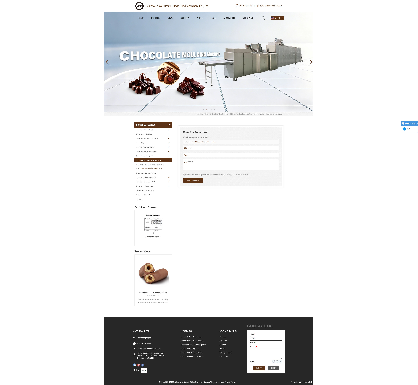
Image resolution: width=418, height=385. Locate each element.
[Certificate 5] (153, 229)
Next (171, 226)
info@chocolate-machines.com (270, 6)
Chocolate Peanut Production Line (153, 292)
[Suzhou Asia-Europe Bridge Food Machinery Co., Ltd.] (139, 6)
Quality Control (225, 353)
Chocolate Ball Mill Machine (145, 147)
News (170, 18)
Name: (252, 334)
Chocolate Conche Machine (145, 130)
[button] (203, 109)
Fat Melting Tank (141, 143)
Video (200, 18)
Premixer (139, 199)
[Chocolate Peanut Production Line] (153, 272)
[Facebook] (142, 365)
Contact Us (248, 18)
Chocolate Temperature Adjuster (147, 138)
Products (155, 18)
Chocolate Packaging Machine (146, 177)
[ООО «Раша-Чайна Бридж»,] (134, 365)
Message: (253, 347)
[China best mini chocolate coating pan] (209, 62)
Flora (408, 128)
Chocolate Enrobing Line (144, 156)
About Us (223, 337)
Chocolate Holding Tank (144, 134)
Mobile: (253, 342)
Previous (135, 226)
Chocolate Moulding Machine (146, 151)
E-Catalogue (229, 18)
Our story (185, 18)
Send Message (193, 180)
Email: (252, 338)
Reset (273, 368)
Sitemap (294, 382)
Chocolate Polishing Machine (146, 173)
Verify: (252, 361)
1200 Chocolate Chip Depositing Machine (150, 164)
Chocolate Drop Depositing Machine (216, 114)
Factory (223, 345)
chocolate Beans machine (145, 190)
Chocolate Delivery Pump (144, 186)
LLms (301, 382)
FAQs (213, 18)
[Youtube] (138, 365)
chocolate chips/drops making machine (203, 142)
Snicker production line (144, 195)
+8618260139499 (245, 6)
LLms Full (308, 382)
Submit (259, 368)
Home (140, 18)
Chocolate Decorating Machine (146, 182)
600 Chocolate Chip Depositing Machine (242, 114)
